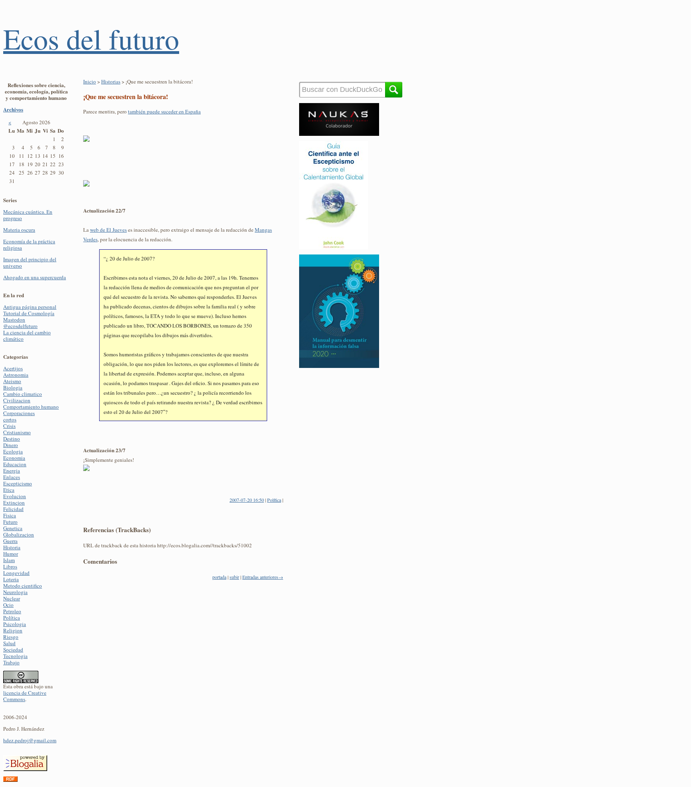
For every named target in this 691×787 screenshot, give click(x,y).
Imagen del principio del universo (29, 262)
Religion (12, 630)
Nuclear (11, 598)
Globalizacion (18, 534)
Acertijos (13, 368)
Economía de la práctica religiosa (29, 244)
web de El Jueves (108, 229)
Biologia (12, 387)
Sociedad (13, 649)
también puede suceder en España (164, 111)
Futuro (10, 521)
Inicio (89, 81)
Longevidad (16, 572)
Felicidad (13, 509)
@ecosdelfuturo (20, 326)
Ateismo (12, 381)
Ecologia (13, 451)
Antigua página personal (29, 306)
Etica (8, 489)
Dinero (10, 445)
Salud (9, 643)
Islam (9, 560)
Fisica (9, 515)
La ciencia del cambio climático (27, 335)
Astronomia (15, 374)
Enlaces (11, 477)
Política (11, 617)
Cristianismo (17, 432)
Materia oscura (19, 229)
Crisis (9, 425)
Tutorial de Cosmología (28, 313)
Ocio (8, 604)
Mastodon (14, 319)
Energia (11, 470)
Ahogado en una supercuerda (34, 277)
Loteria (11, 579)
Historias (110, 81)
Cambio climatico (22, 393)
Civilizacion (16, 400)
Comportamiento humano (31, 406)
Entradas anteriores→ (262, 577)
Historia (11, 547)
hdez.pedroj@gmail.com (29, 740)
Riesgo (10, 636)
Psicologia (14, 624)
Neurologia (15, 592)
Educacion (14, 464)
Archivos (13, 109)
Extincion (14, 502)
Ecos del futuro (91, 38)
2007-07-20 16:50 (247, 500)
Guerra (10, 541)
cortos (9, 419)
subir (234, 577)
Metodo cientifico (22, 585)
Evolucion (14, 496)
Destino (11, 438)
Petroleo (12, 611)
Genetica (12, 528)
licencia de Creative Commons (24, 696)
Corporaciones (19, 413)
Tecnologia (15, 656)
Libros (10, 566)
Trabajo (11, 662)
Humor (10, 553)
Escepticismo (17, 483)
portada (219, 577)
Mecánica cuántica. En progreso (27, 215)
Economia (14, 457)
